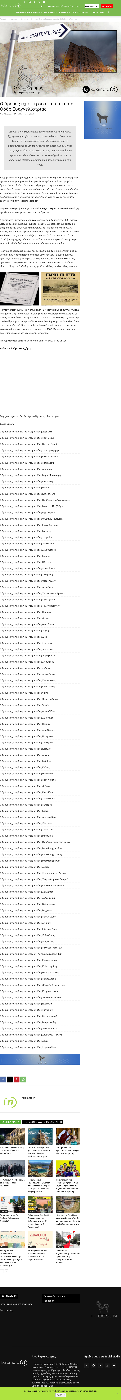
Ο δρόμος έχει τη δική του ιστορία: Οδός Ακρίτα (24, 867)
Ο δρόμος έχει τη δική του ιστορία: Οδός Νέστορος (26, 562)
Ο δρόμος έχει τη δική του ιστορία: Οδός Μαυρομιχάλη (28, 1022)
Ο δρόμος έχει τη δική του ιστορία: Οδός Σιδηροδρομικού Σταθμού (34, 879)
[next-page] (6, 1271)
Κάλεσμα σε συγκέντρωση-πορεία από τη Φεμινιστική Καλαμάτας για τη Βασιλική (68, 1256)
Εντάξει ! (61, 1395)
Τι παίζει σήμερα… (80, 12)
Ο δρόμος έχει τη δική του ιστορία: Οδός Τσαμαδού (26, 537)
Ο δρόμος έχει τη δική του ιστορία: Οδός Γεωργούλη (27, 941)
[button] (108, 12)
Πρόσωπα (63, 12)
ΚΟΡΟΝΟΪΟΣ (107, 6)
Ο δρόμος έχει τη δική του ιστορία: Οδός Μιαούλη (25, 531)
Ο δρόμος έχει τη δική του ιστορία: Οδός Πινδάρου (26, 804)
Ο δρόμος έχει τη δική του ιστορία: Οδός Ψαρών (24, 705)
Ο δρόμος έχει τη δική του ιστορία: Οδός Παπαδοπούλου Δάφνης (33, 873)
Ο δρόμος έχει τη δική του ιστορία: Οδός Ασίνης (24, 755)
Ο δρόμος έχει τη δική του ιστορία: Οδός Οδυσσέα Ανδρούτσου (32, 985)
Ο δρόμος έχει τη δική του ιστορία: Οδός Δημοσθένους (28, 674)
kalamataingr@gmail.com (19, 1304)
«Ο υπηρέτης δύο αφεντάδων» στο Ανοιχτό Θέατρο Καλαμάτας (67, 1150)
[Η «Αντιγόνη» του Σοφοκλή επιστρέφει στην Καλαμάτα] (12, 1168)
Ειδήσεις (24, 19)
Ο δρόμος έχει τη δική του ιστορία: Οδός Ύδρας (24, 630)
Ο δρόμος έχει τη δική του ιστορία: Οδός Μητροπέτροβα (29, 1016)
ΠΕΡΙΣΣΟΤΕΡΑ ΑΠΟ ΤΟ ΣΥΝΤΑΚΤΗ (43, 1122)
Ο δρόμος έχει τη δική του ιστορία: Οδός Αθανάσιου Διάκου (30, 997)
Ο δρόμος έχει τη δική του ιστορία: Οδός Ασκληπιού (26, 891)
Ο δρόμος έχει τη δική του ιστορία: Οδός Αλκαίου (25, 923)
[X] (39, 2)
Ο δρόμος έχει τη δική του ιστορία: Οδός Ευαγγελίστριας (29, 525)
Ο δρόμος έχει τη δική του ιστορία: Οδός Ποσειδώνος (27, 568)
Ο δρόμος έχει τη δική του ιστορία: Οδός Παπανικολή (27, 463)
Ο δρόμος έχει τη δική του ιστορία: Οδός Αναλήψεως (27, 543)
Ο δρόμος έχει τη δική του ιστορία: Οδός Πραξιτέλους (28, 779)
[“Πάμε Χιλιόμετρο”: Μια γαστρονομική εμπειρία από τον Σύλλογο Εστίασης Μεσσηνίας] (40, 1136)
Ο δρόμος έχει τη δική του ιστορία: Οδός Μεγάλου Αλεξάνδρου (32, 506)
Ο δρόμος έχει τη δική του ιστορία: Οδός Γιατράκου (26, 1010)
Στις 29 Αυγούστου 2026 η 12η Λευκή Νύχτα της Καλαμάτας (11, 1150)
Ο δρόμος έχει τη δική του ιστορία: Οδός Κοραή (24, 811)
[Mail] (34, 2)
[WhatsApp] (23, 1079)
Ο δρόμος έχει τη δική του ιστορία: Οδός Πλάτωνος (26, 823)
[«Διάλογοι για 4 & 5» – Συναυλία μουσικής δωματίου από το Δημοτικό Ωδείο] (40, 1239)
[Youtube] (44, 2)
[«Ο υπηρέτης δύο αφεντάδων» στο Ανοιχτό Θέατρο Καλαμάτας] (68, 1136)
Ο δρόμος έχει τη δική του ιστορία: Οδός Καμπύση (25, 556)
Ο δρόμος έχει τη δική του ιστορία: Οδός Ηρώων (25, 487)
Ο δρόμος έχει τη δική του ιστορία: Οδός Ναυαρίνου (26, 736)
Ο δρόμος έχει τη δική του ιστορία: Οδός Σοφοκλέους (27, 798)
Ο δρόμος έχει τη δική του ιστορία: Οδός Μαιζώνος (26, 835)
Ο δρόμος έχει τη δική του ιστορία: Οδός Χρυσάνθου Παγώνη (31, 1034)
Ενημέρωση (49, 12)
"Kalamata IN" (10, 114)
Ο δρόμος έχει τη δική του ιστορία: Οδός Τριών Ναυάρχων (29, 606)
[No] (117, 1393)
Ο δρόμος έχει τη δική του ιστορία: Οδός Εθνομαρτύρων (28, 929)
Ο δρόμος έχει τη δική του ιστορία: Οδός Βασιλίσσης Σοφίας (31, 854)
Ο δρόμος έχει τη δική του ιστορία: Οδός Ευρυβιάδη (26, 481)
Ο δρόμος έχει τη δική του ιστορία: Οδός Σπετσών (26, 643)
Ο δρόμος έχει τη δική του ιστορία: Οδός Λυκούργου (26, 717)
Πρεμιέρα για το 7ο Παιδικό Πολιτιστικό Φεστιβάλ (9, 1218)
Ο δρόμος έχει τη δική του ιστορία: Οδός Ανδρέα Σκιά (27, 898)
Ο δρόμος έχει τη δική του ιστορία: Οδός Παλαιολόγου (28, 916)
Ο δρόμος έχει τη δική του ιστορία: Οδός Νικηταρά (26, 1003)
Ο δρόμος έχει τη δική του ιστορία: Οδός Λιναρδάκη (26, 587)
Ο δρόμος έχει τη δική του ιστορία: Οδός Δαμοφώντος (28, 655)
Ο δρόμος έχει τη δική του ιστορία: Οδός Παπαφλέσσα (28, 978)
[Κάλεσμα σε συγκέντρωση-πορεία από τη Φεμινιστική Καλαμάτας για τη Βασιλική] (68, 1239)
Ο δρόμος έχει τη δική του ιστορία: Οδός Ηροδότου (26, 773)
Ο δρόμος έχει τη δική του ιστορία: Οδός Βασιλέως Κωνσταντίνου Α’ (35, 842)
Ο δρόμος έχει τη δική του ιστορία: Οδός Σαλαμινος (26, 574)
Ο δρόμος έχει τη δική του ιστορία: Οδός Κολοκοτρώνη (28, 966)
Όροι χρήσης (6, 1310)
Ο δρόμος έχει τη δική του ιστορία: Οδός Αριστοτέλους (28, 817)
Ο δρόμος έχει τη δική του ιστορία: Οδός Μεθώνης (26, 761)
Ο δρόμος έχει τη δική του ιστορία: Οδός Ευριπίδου (26, 792)
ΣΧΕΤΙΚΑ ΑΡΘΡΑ (10, 1122)
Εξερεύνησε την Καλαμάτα (28, 12)
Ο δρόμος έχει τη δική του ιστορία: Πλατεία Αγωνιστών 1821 (31, 954)
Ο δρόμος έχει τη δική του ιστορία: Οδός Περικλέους (27, 438)
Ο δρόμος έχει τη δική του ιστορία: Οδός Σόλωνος (26, 668)
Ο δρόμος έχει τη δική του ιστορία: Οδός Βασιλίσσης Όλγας (30, 860)
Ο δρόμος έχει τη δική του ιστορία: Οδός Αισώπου (26, 469)
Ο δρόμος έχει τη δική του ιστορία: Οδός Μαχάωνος (26, 910)
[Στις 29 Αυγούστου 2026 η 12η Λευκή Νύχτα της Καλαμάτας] (12, 1136)
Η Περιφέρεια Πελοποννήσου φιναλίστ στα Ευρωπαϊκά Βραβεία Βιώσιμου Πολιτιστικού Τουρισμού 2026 (39, 1186)
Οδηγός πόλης (98, 12)
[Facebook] (24, 2)
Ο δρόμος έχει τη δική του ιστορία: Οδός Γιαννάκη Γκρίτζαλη (31, 947)
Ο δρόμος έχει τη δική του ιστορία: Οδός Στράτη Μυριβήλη (30, 450)
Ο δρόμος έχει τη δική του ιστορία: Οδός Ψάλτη (24, 693)
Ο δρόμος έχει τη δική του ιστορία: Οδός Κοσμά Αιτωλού (29, 991)
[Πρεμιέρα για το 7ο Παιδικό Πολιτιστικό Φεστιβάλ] (12, 1204)
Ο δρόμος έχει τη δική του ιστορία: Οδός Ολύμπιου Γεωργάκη (31, 519)
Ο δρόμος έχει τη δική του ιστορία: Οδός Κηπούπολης (27, 494)
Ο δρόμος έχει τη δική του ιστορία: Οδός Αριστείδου (27, 649)
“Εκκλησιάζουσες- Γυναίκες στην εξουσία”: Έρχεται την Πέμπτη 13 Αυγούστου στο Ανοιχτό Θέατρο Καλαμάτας (67, 1186)
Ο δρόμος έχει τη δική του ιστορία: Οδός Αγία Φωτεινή (28, 550)
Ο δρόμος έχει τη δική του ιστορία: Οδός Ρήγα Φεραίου (28, 512)
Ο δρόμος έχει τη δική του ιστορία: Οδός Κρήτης (25, 767)
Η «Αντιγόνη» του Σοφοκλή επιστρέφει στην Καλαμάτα (12, 1183)
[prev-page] (2, 1271)
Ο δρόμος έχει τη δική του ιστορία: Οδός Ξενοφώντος (28, 680)
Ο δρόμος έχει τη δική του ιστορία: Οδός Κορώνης (25, 748)
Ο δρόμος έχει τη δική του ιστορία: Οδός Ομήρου (25, 786)
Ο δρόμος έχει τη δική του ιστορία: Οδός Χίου (23, 637)
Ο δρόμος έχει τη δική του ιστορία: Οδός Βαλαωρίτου (27, 904)
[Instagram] (29, 2)
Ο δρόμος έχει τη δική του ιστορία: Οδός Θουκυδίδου (27, 711)
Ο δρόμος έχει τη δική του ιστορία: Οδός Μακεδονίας (27, 624)
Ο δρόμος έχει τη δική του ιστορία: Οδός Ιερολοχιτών (27, 599)
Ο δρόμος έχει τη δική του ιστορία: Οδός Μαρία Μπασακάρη (30, 475)
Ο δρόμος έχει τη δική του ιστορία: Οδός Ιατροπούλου (28, 1047)
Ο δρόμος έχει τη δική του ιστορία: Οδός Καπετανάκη (27, 686)
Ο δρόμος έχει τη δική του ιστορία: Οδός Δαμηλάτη (26, 431)
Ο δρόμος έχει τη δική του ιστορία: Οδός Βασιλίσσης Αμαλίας (31, 848)
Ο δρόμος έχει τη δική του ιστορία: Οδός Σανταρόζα (26, 742)
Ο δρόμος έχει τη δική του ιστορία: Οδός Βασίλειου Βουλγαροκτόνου (35, 500)
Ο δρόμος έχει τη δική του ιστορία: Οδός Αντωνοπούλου (29, 1028)
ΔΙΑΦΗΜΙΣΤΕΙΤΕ (91, 6)
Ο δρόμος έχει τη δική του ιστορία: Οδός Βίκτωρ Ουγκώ (28, 444)
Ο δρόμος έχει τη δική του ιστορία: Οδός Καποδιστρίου (28, 960)
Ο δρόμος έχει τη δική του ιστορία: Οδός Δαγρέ (24, 1041)
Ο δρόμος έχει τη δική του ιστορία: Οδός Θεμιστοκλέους (29, 699)
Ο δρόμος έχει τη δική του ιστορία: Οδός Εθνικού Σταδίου (29, 456)
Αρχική (3, 19)
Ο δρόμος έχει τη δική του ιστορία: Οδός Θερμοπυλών (27, 581)
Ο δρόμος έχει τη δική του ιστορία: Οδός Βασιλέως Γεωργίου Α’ (32, 885)
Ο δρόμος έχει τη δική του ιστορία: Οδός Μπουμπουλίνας (29, 972)
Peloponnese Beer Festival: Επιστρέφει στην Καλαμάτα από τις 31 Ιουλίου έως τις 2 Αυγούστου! (39, 1221)
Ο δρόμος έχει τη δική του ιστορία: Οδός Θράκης (25, 618)
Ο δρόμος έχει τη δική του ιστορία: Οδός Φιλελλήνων (27, 730)
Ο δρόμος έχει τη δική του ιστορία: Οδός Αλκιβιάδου (27, 661)
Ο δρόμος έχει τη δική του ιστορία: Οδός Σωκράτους (27, 829)
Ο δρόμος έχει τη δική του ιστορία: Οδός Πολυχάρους (27, 935)
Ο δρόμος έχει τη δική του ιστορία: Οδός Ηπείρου (25, 612)
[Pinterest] (16, 1079)
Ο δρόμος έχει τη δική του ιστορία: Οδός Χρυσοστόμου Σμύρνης (32, 593)
